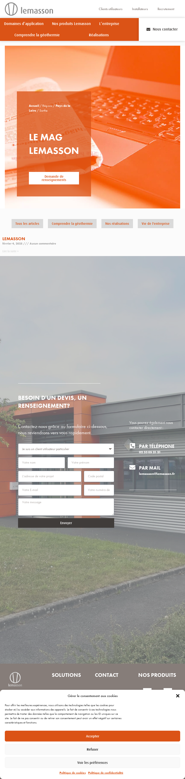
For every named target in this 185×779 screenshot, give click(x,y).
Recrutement (166, 9)
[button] (177, 695)
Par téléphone (156, 446)
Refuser (92, 749)
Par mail (149, 468)
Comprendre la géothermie (37, 35)
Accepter (92, 736)
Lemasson (13, 238)
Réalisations (99, 35)
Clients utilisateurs (110, 9)
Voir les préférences (92, 762)
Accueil (34, 106)
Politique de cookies (72, 773)
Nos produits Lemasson (71, 24)
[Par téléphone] (132, 446)
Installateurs (140, 9)
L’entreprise (109, 24)
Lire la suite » (10, 251)
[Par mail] (132, 467)
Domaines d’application (24, 24)
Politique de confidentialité (105, 773)
